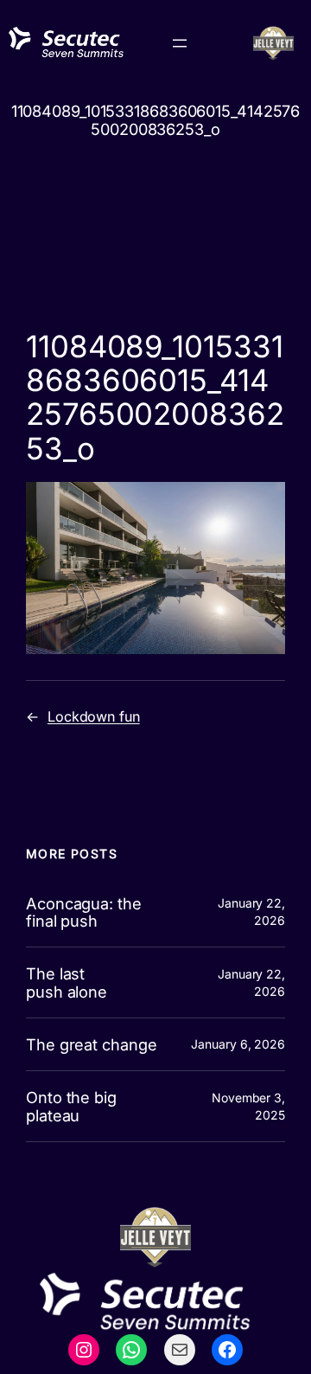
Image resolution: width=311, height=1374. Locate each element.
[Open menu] (179, 43)
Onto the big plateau (71, 1106)
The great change (91, 1044)
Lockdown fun (94, 716)
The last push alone (66, 982)
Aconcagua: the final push (84, 912)
